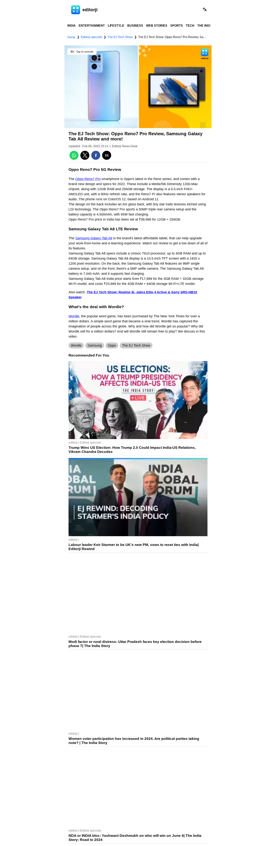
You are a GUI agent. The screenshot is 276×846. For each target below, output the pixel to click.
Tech (190, 25)
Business (135, 25)
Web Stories (156, 25)
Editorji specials (91, 37)
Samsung (94, 345)
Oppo (112, 345)
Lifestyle (116, 25)
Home (71, 37)
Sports (176, 25)
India (71, 25)
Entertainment (92, 25)
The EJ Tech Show (120, 37)
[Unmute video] (138, 86)
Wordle (76, 345)
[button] (204, 10)
